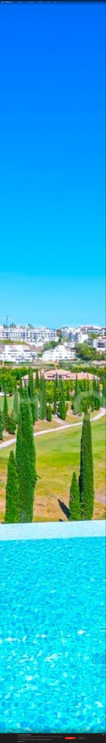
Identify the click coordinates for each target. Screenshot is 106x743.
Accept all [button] (70, 738)
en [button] (54, 2)
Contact (49, 2)
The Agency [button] (40, 2)
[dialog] (53, 738)
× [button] (104, 734)
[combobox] (103, 734)
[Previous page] (1, 371)
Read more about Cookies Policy (23, 737)
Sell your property (30, 2)
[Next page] (104, 371)
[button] (40, 741)
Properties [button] (19, 2)
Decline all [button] (81, 738)
